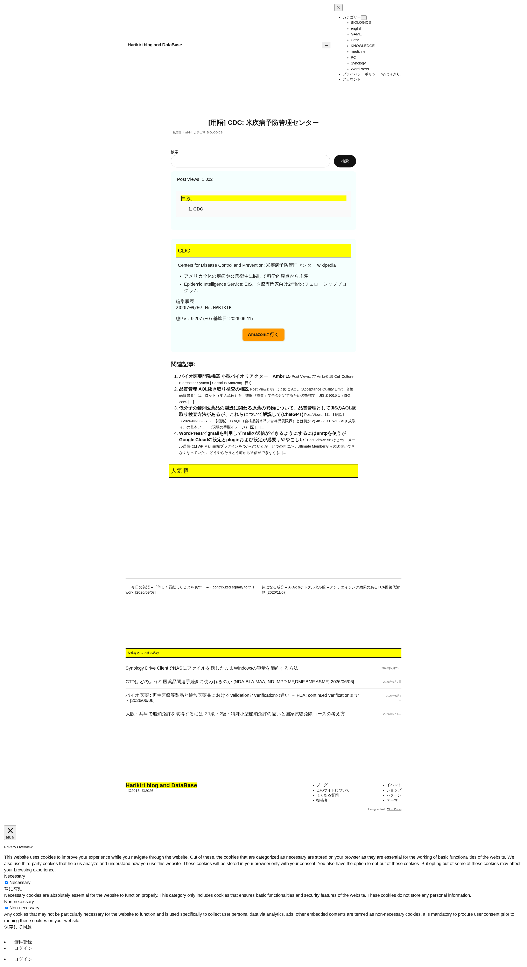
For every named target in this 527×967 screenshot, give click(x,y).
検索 (174, 152)
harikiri (187, 132)
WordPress (394, 809)
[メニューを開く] (326, 45)
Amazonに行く (263, 334)
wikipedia (326, 265)
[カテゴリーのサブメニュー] (364, 17)
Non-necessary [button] (19, 901)
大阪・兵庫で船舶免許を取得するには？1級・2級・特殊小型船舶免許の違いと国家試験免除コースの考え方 (235, 713)
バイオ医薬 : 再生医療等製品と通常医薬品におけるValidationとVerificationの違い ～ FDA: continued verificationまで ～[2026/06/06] (242, 698)
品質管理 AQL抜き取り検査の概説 (214, 388)
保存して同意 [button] (17, 927)
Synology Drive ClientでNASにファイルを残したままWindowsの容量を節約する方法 (212, 668)
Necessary (19, 882)
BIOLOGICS (215, 132)
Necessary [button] (14, 876)
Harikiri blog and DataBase (155, 44)
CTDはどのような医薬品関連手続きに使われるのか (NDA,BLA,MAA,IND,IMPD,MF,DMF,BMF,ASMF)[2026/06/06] (240, 681)
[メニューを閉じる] (338, 7)
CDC (198, 209)
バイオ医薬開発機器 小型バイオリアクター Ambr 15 (234, 376)
